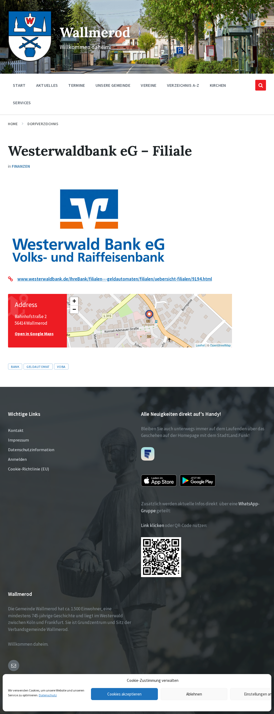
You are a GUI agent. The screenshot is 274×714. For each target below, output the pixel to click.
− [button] (74, 309)
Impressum (18, 440)
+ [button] (74, 301)
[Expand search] (260, 85)
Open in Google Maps (34, 333)
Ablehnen (194, 694)
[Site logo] (30, 60)
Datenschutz (48, 695)
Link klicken (152, 525)
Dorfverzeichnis (43, 123)
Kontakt (16, 430)
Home (13, 123)
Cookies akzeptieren (124, 694)
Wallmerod (95, 32)
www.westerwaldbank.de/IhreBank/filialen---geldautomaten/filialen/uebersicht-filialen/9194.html (114, 279)
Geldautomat (38, 366)
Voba (61, 366)
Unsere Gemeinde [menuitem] (113, 85)
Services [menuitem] (22, 102)
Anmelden (17, 459)
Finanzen (21, 166)
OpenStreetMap (220, 345)
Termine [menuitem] (76, 85)
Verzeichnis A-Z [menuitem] (183, 85)
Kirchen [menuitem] (218, 85)
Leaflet (200, 345)
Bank (15, 366)
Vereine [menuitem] (148, 85)
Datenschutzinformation (31, 449)
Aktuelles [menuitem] (47, 85)
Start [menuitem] (19, 85)
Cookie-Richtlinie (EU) (28, 469)
